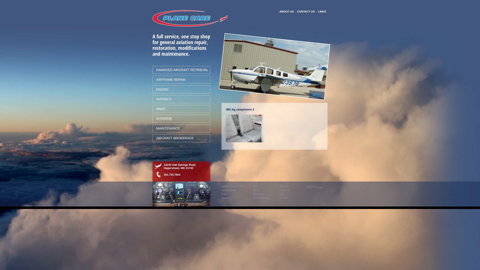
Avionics (163, 99)
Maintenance (168, 128)
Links (322, 11)
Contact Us (306, 11)
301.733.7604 (172, 174)
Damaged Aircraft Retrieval (182, 70)
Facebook (284, 198)
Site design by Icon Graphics (315, 187)
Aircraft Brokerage (175, 138)
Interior (164, 118)
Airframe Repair (171, 80)
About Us (286, 11)
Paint (161, 109)
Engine (162, 89)
